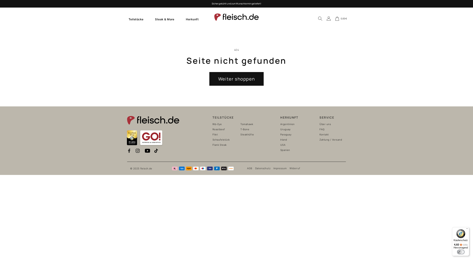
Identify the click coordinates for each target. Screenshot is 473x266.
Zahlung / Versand (330, 139)
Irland (283, 139)
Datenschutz (262, 168)
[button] (136, 19)
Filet (215, 134)
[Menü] (467, 229)
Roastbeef (218, 129)
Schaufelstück (221, 139)
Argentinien (287, 124)
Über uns (325, 124)
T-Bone (244, 129)
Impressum (280, 168)
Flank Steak (219, 144)
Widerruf (295, 168)
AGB (249, 168)
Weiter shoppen (236, 79)
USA (282, 144)
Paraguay (286, 134)
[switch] (461, 252)
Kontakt (324, 134)
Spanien (285, 150)
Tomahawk (246, 124)
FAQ (321, 129)
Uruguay (285, 129)
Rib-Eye (217, 124)
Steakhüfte (247, 134)
